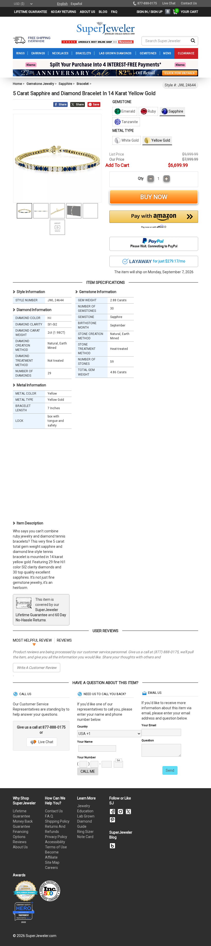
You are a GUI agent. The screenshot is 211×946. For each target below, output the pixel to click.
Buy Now (153, 197)
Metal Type (123, 131)
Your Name (85, 741)
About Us (20, 847)
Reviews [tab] (64, 640)
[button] (153, 221)
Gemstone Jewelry (40, 84)
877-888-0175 (147, 3)
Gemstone (121, 102)
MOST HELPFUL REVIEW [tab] (32, 640)
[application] (199, 933)
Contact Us (54, 811)
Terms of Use (56, 847)
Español (76, 4)
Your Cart (188, 12)
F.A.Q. (49, 816)
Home (17, 84)
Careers (51, 868)
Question (148, 740)
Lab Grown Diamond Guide (85, 821)
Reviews (20, 842)
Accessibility (55, 842)
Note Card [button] (85, 837)
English (62, 4)
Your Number (86, 757)
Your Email (149, 725)
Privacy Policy (56, 837)
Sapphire (65, 84)
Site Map (52, 862)
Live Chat (45, 742)
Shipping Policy (57, 821)
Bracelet (83, 84)
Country (82, 726)
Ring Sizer (85, 832)
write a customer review (37, 668)
